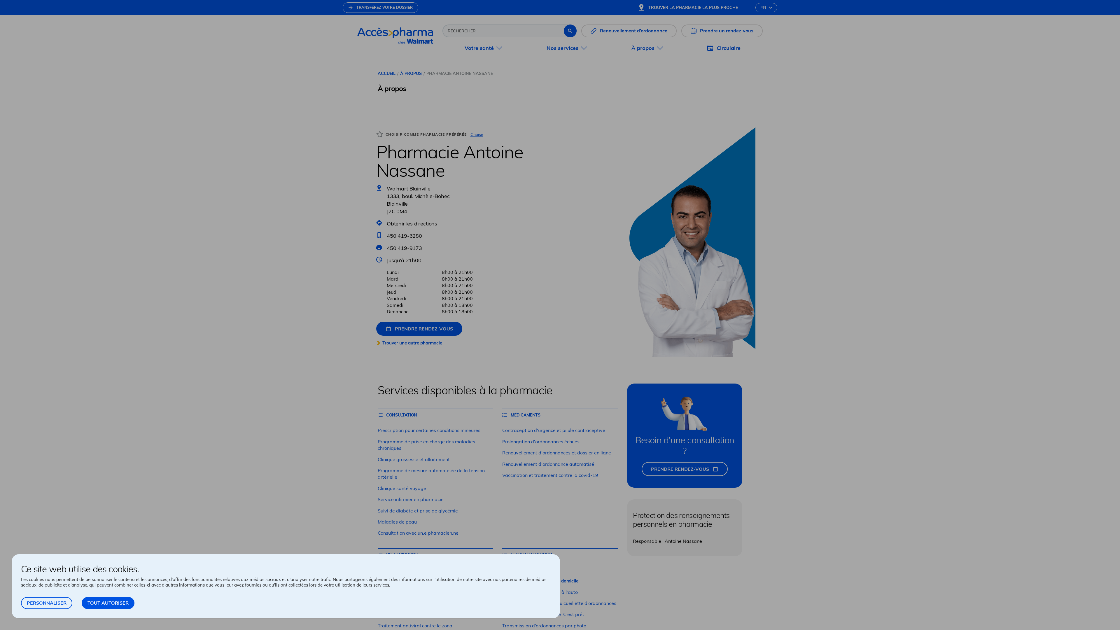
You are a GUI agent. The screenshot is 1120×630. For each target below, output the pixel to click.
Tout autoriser (108, 603)
